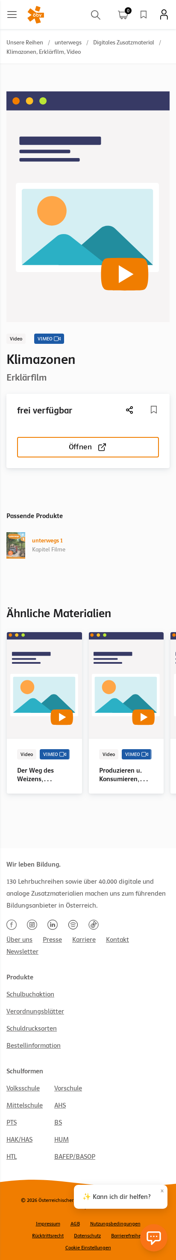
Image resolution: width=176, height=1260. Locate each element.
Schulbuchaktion (30, 994)
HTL (11, 1156)
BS (58, 1122)
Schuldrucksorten (31, 1028)
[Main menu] (12, 14)
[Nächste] (130, 409)
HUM (61, 1139)
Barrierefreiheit (127, 1236)
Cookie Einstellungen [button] (88, 1248)
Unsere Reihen (24, 42)
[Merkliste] (143, 14)
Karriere (84, 940)
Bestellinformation (33, 1045)
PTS (11, 1122)
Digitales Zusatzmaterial (123, 42)
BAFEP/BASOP (74, 1156)
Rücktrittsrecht (48, 1236)
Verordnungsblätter (35, 1011)
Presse (52, 940)
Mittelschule (24, 1105)
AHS (60, 1105)
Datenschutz (87, 1236)
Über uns (19, 940)
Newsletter (22, 951)
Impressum (48, 1224)
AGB (75, 1224)
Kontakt (117, 940)
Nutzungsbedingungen (115, 1224)
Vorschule (68, 1088)
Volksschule (23, 1088)
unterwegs (68, 42)
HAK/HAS (19, 1139)
